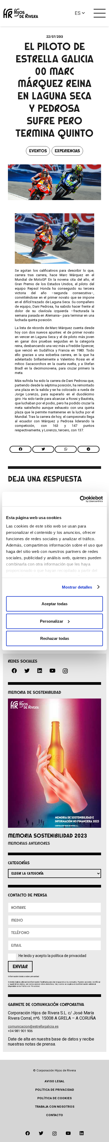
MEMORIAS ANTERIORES (29, 843)
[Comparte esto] (20, 449)
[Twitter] (27, 670)
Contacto (54, 1115)
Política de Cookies (54, 1098)
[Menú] (99, 13)
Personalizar (51, 621)
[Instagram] (65, 671)
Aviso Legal (55, 1081)
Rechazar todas (54, 638)
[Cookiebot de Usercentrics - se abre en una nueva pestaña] (80, 499)
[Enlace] (20, 13)
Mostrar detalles (77, 587)
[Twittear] (43, 449)
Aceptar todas (54, 604)
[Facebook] (14, 670)
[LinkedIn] (39, 670)
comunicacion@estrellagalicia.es (33, 1026)
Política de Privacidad (30, 986)
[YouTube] (52, 670)
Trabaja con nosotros (54, 1106)
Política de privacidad (54, 1090)
